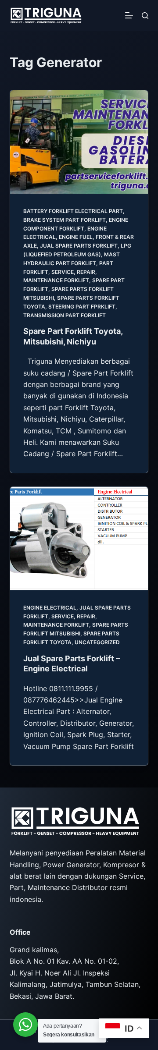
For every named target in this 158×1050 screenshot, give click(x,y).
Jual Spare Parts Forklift (79, 245)
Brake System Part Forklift (64, 219)
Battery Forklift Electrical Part (73, 211)
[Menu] (129, 15)
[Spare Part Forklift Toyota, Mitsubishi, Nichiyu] (79, 142)
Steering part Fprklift (81, 306)
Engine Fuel (76, 237)
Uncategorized (97, 642)
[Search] (145, 15)
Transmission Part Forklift (64, 315)
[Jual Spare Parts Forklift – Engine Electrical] (79, 538)
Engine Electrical (49, 607)
